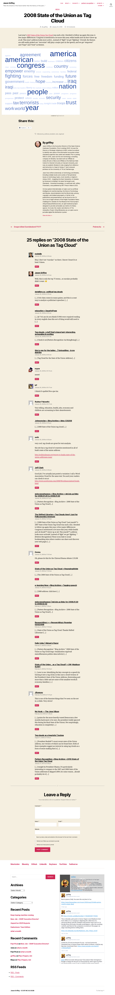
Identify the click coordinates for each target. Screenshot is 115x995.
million (55, 87)
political (46, 134)
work (9, 108)
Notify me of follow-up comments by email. (48, 841)
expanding (46, 72)
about (67, 3)
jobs (15, 88)
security (53, 97)
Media (57, 9)
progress (73, 93)
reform (28, 98)
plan (50, 93)
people (37, 92)
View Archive (47, 215)
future (70, 76)
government (14, 82)
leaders (23, 88)
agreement (30, 54)
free (37, 76)
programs (65, 93)
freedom (46, 76)
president (52, 134)
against (8, 55)
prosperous (9, 98)
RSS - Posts (15, 973)
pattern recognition (87, 3)
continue (49, 67)
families (63, 72)
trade (54, 103)
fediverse (73, 864)
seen (64, 98)
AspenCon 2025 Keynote (20, 923)
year (32, 107)
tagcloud (61, 134)
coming (13, 67)
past (15, 93)
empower (14, 71)
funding (59, 76)
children (60, 61)
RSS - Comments (17, 976)
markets (39, 88)
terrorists (29, 102)
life (34, 88)
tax (16, 102)
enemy (29, 71)
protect (19, 98)
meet (44, 88)
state (74, 98)
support (9, 103)
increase (58, 81)
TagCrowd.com (60, 115)
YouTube (63, 864)
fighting (13, 76)
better (37, 61)
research (75, 3)
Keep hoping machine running (22, 915)
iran (65, 82)
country (61, 66)
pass (8, 93)
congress (31, 65)
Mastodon (15, 864)
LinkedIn (43, 864)
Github (34, 864)
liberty (29, 87)
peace (23, 93)
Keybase (53, 864)
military (49, 88)
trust (71, 102)
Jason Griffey (9, 3)
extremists (55, 72)
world (20, 108)
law (18, 88)
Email (60, 821)
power (57, 93)
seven (69, 98)
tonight (47, 103)
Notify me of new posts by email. (45, 844)
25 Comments (71, 27)
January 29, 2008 (57, 27)
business (51, 61)
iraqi (9, 87)
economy (73, 67)
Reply (36, 266)
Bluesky (25, 864)
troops (61, 103)
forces (28, 76)
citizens (70, 61)
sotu (57, 134)
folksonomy (40, 134)
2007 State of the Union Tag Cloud (40, 35)
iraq (72, 81)
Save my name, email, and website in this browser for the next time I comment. (57, 837)
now (61, 3)
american (19, 59)
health (27, 82)
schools (42, 98)
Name (37, 821)
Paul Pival (14, 944)
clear (7, 67)
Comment (38, 806)
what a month (16, 931)
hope (40, 81)
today (41, 104)
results (35, 98)
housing (49, 82)
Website (37, 829)
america (63, 53)
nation (67, 86)
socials (100, 5)
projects (99, 3)
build (44, 61)
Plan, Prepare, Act (25, 956)
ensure (38, 72)
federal (71, 71)
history (32, 82)
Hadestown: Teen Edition (20, 927)
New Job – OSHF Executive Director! (25, 919)
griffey (46, 27)
